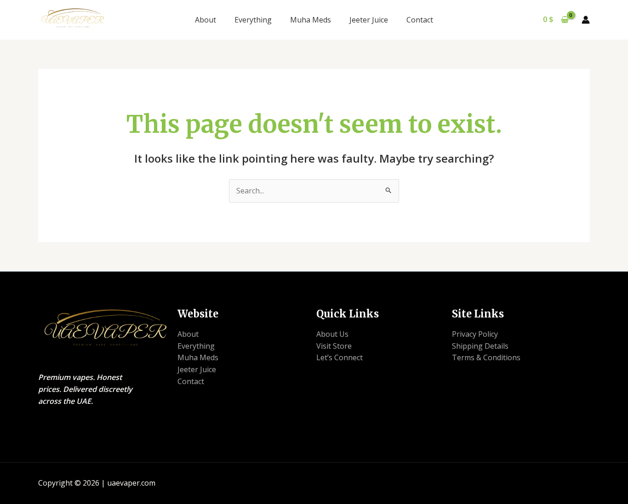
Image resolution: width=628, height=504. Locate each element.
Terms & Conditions (486, 357)
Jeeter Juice (368, 20)
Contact (419, 20)
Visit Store (334, 346)
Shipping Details (480, 346)
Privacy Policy (475, 334)
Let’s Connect (339, 357)
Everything (253, 20)
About (205, 20)
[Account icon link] (586, 20)
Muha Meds (310, 20)
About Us (332, 334)
